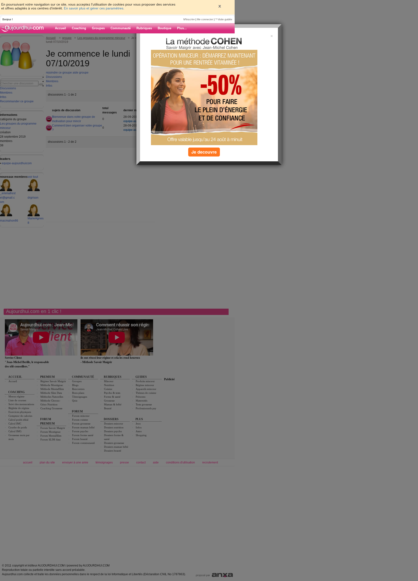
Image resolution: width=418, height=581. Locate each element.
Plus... (182, 28)
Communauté (121, 28)
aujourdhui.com (24, 28)
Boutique (164, 28)
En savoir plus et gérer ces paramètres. (94, 8)
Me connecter (205, 19)
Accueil (60, 28)
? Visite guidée (223, 19)
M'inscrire (189, 19)
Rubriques (144, 28)
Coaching (79, 28)
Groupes (98, 28)
